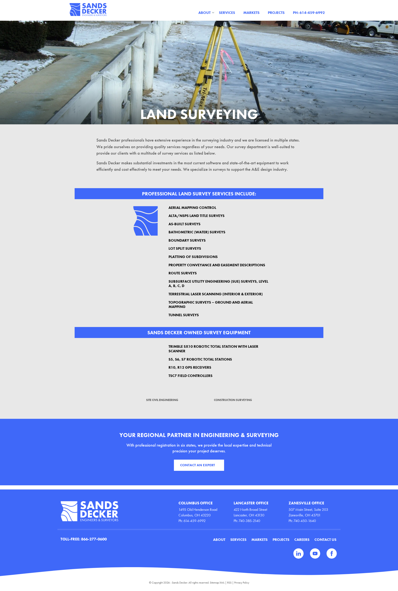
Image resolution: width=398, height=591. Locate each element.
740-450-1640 (305, 520)
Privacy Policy (241, 582)
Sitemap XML (217, 582)
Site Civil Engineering (162, 400)
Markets (251, 12)
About (204, 12)
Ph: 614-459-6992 (309, 12)
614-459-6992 (194, 520)
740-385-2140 (249, 520)
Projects (276, 12)
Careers (301, 539)
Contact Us (325, 539)
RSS (229, 582)
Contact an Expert (197, 465)
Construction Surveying (233, 400)
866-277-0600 (94, 539)
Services (227, 12)
